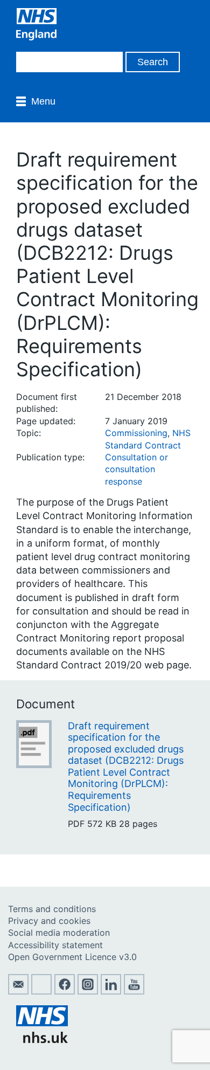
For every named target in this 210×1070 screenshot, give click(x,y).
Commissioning (136, 432)
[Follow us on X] (41, 991)
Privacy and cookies (49, 920)
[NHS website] (42, 1039)
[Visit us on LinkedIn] (111, 991)
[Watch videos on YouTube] (134, 991)
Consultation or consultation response (136, 469)
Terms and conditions (52, 908)
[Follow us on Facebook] (64, 991)
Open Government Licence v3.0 (72, 956)
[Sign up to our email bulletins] (18, 991)
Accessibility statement (55, 945)
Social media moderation (59, 932)
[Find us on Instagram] (88, 991)
